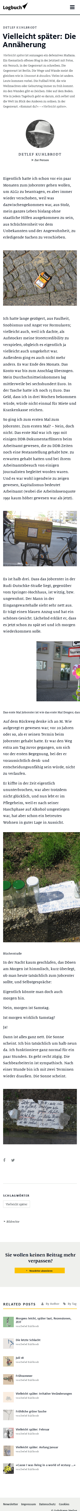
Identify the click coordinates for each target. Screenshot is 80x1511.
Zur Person (41, 160)
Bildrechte (12, 1222)
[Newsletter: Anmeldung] (40, 1263)
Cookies (64, 1504)
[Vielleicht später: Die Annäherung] (4, 1160)
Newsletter (10, 1504)
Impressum (28, 1504)
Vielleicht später (16, 1204)
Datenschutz (47, 1504)
